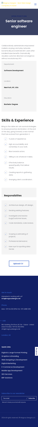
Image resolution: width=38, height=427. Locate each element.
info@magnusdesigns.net (11, 329)
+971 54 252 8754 (11, 309)
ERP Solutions (7, 378)
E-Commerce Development (13, 367)
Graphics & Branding (10, 356)
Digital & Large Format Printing (14, 352)
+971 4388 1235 (25, 309)
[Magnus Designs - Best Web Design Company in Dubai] (19, 4)
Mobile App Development (12, 370)
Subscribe (31, 398)
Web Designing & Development (14, 360)
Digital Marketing (9, 363)
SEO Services (7, 374)
